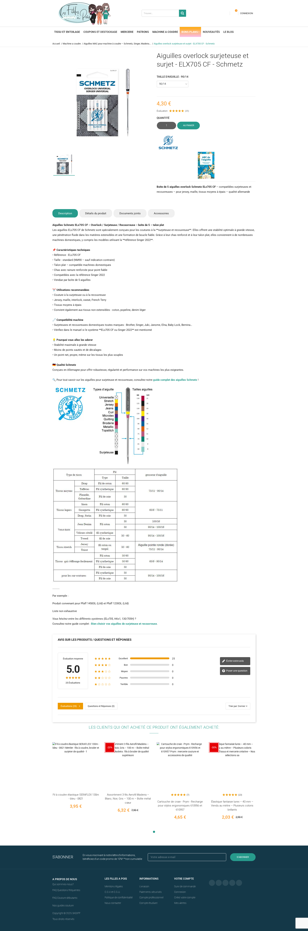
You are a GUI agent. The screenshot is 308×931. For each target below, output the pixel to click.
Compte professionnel (151, 897)
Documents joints (130, 213)
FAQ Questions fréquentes (66, 890)
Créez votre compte (184, 897)
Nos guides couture (63, 905)
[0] (234, 13)
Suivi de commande (185, 886)
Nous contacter (113, 903)
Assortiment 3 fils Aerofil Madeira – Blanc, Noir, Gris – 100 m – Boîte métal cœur (128, 798)
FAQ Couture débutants (64, 897)
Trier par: (233, 706)
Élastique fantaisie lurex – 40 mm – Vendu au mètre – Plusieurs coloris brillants (232, 805)
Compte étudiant (148, 903)
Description (65, 213)
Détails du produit (95, 213)
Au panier (188, 125)
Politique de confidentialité (119, 897)
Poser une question (236, 670)
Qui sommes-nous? (63, 884)
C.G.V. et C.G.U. (112, 891)
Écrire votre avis (235, 660)
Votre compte (184, 878)
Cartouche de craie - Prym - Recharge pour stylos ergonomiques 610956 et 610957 (180, 805)
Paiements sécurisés (150, 891)
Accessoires (161, 213)
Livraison (144, 886)
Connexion (180, 891)
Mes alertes (180, 903)
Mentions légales (114, 886)
